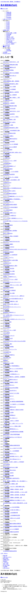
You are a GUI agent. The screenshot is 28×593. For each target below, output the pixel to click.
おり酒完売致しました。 (9, 398)
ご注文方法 (7, 45)
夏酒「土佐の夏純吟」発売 (9, 119)
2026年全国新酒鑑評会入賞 (9, 67)
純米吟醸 (9, 34)
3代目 (8, 24)
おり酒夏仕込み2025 (8, 100)
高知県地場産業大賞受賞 (9, 273)
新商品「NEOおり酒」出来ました (11, 304)
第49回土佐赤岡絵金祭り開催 (10, 105)
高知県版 (9, 50)
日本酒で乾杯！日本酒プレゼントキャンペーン (14, 319)
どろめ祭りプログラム (8, 257)
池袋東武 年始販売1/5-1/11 (10, 276)
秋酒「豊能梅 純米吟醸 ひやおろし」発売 (12, 456)
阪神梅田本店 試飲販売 (9, 103)
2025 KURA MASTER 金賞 (9, 108)
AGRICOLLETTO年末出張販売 (10, 207)
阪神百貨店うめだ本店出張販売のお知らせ (13, 298)
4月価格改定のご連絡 (8, 125)
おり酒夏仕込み (6, 157)
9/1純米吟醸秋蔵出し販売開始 (10, 230)
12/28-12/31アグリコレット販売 (10, 279)
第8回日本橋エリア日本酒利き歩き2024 (12, 188)
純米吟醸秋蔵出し (7, 155)
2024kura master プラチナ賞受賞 (10, 171)
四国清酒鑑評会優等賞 (8, 287)
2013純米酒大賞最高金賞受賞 (10, 551)
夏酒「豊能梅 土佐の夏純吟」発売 (11, 179)
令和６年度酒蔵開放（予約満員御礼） (12, 199)
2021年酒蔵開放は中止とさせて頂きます (12, 437)
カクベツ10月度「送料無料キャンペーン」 (13, 218)
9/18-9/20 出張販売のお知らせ (10, 379)
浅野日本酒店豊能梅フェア (9, 166)
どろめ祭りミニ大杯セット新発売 (11, 420)
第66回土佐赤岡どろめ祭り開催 (10, 260)
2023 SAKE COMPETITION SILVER (11, 241)
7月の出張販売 (6, 332)
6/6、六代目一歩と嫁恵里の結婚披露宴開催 (13, 401)
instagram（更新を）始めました (10, 418)
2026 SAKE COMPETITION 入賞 (11, 61)
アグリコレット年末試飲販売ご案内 (11, 130)
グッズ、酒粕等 (10, 43)
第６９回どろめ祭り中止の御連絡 (11, 72)
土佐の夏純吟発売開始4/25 (9, 415)
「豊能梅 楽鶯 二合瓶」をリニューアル (13, 423)
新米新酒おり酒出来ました (9, 312)
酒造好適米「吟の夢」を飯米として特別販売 (13, 461)
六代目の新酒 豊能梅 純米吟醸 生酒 (12, 497)
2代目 (8, 23)
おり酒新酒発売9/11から (8, 385)
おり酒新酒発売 (6, 227)
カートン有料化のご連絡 (9, 293)
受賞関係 (9, 17)
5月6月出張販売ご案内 (8, 412)
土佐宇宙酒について (11, 42)
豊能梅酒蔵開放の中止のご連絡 (10, 467)
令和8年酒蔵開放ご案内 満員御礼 (11, 81)
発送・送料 (7, 46)
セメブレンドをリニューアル (10, 349)
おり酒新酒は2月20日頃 (8, 268)
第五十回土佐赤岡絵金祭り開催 (10, 64)
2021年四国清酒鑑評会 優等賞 (10, 371)
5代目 (8, 27)
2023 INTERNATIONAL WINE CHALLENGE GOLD (15, 249)
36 (4, 553)
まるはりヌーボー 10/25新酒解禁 (11, 450)
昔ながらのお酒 (10, 38)
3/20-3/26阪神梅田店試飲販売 (9, 193)
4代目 (8, 26)
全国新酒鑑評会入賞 (8, 338)
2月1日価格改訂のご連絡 (9, 271)
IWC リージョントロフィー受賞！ (11, 116)
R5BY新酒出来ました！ (8, 201)
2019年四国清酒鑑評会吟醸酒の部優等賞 (12, 526)
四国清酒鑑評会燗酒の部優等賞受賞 (11, 445)
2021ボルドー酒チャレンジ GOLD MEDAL (13, 368)
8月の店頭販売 (6, 464)
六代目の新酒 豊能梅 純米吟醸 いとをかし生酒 (15, 492)
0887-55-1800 (5, 8)
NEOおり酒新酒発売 (8, 225)
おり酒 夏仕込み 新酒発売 (10, 94)
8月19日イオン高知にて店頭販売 (10, 236)
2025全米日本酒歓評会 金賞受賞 (11, 92)
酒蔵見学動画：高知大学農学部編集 (11, 434)
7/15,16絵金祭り (6, 238)
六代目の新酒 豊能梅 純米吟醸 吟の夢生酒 (14, 494)
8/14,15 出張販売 (7, 327)
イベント (9, 16)
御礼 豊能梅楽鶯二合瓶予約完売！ (11, 478)
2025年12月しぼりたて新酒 (9, 86)
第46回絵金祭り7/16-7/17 (8, 335)
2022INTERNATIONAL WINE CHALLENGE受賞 (14, 341)
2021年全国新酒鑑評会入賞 (9, 407)
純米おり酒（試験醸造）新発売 (10, 382)
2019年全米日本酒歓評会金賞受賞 (11, 531)
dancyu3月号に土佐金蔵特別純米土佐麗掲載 (13, 431)
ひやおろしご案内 (7, 321)
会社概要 (5, 52)
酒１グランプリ (6, 185)
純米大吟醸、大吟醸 (11, 32)
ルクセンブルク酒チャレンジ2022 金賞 (12, 284)
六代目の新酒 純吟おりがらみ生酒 (11, 518)
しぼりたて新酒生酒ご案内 (9, 133)
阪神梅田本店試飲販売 (8, 252)
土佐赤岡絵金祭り (7, 163)
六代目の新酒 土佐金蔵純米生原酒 (11, 515)
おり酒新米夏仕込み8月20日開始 (10, 387)
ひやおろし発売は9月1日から (10, 390)
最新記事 (9, 12)
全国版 (8, 49)
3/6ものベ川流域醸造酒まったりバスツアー (13, 196)
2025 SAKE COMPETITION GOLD (11, 111)
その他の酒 (9, 41)
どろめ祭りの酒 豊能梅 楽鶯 (10, 483)
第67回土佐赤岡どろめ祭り (9, 190)
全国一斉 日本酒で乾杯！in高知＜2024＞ (12, 152)
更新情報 (9, 13)
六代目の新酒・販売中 (8, 472)
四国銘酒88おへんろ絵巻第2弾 (10, 254)
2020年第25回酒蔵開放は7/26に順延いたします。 (14, 500)
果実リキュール (10, 39)
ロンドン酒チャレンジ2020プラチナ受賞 (12, 448)
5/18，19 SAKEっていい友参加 (10, 177)
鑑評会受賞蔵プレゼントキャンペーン (12, 282)
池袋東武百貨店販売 (8, 168)
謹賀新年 (5, 439)
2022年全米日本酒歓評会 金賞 (10, 301)
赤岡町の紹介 (6, 30)
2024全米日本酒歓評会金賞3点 (10, 138)
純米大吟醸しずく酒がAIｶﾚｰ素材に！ (11, 509)
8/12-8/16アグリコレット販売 (9, 160)
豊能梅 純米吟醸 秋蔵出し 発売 (11, 97)
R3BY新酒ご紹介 (7, 357)
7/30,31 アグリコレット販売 (9, 330)
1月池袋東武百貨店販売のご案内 (10, 83)
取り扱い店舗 (6, 565)
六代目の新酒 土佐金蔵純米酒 (10, 512)
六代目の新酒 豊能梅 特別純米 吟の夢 (13, 489)
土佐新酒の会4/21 (7, 263)
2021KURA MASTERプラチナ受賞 (11, 393)
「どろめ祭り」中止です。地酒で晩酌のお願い (14, 486)
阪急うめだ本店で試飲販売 (9, 290)
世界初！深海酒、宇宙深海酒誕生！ (11, 365)
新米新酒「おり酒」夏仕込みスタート (12, 459)
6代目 (8, 28)
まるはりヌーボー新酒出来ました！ (11, 374)
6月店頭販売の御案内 (8, 244)
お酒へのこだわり (7, 19)
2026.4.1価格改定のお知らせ (9, 75)
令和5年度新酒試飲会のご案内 (10, 265)
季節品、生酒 (10, 37)
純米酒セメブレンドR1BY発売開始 (11, 507)
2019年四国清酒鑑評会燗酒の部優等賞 (12, 523)
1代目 (8, 21)
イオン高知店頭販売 (8, 210)
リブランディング (7, 78)
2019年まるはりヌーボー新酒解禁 (11, 529)
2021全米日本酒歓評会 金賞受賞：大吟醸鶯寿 (14, 376)
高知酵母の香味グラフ (8, 396)
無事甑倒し (5, 360)
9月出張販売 (6, 309)
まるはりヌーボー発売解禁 (9, 89)
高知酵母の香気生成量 (8, 475)
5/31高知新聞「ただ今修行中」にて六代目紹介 (14, 404)
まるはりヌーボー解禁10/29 (9, 215)
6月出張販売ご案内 (7, 343)
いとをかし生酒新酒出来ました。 (11, 428)
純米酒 (8, 35)
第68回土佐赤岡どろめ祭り (9, 122)
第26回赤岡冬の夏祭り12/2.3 (9, 212)
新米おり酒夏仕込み (8, 233)
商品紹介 (5, 561)
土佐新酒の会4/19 (7, 182)
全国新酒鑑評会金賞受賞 (9, 114)
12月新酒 (5, 442)
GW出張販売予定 (7, 352)
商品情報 (9, 15)
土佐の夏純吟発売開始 (8, 70)
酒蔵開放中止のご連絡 (8, 363)
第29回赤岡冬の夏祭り (8, 136)
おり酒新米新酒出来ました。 (10, 453)
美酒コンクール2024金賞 (9, 141)
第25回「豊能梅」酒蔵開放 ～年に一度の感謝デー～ (15, 481)
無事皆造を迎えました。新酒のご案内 (12, 426)
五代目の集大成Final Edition (9, 470)
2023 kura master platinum (8, 246)
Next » (6, 553)
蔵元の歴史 (5, 558)
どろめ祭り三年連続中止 (9, 354)
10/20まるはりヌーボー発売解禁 (10, 144)
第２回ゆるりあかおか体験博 (10, 146)
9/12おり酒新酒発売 (7, 149)
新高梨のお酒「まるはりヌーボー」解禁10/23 (13, 295)
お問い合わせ (7, 53)
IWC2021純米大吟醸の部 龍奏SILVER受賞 (13, 409)
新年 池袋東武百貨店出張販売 (10, 204)
